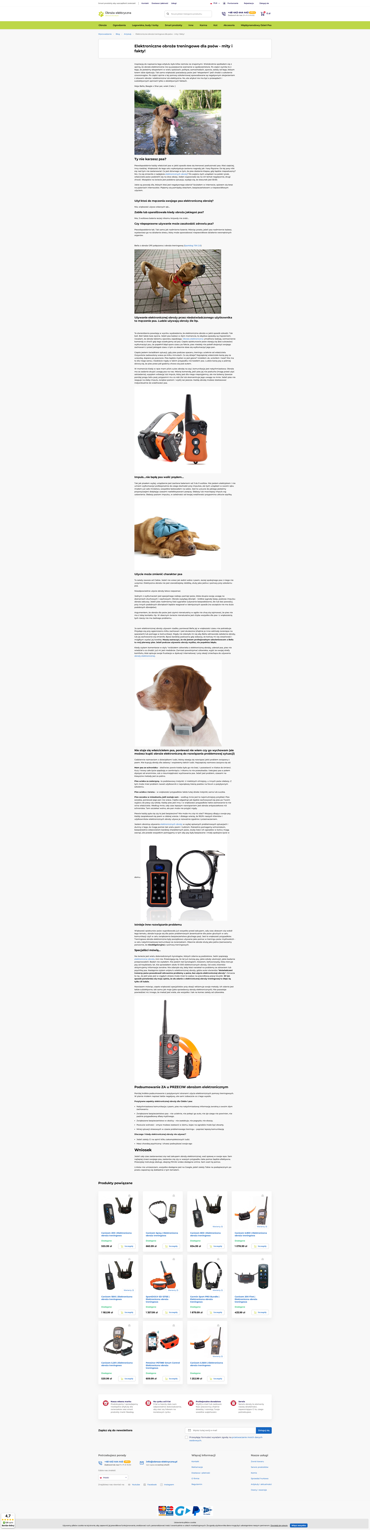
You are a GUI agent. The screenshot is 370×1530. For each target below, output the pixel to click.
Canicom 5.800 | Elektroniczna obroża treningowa (251, 1234)
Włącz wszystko (299, 1525)
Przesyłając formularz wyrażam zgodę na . (225, 1439)
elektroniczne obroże (144, 959)
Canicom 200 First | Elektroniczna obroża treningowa (246, 1299)
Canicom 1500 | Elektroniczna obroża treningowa (116, 1298)
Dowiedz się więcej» (279, 1525)
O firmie (195, 1478)
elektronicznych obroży (176, 174)
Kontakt (145, 3)
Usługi (173, 3)
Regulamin (197, 1484)
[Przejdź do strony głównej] (115, 14)
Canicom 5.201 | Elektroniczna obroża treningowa (117, 1364)
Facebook (152, 1484)
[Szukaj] (168, 14)
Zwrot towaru (257, 1461)
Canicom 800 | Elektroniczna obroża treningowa (205, 1234)
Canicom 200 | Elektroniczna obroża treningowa (116, 1234)
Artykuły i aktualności (261, 1484)
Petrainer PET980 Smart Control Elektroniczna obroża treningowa (163, 1365)
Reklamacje (197, 1467)
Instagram (169, 1484)
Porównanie (232, 3)
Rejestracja (249, 3)
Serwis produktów (259, 1467)
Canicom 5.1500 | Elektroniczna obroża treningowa (206, 1364)
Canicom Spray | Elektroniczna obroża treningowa (162, 1234)
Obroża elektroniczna (193, 339)
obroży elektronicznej (144, 656)
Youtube (136, 1484)
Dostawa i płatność (160, 3)
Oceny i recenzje (259, 1490)
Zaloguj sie (264, 3)
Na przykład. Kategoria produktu (186, 14)
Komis (254, 1473)
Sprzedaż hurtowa (259, 1478)
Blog (118, 34)
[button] (129, 1195)
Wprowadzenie (105, 34)
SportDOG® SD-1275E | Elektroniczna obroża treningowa (157, 1299)
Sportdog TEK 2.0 (192, 245)
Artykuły (127, 34)
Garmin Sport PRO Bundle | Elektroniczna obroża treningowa (204, 1299)
